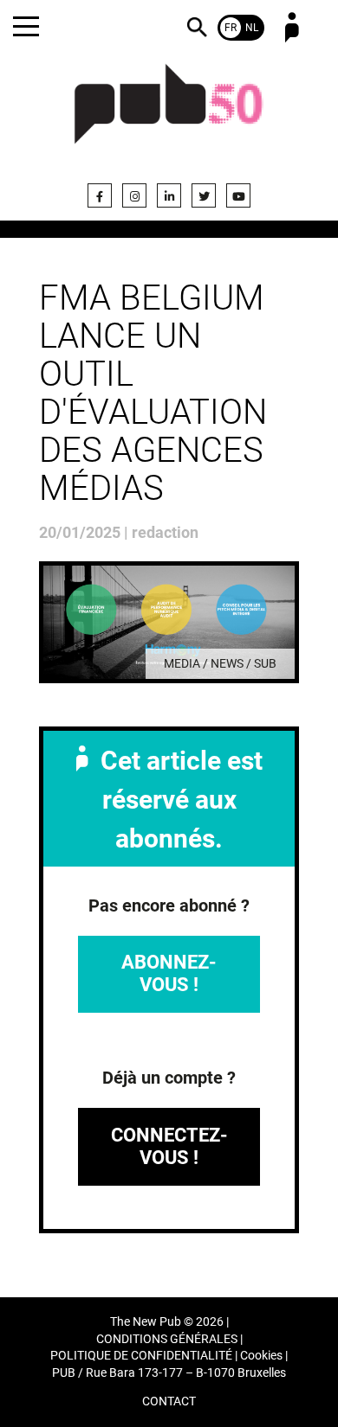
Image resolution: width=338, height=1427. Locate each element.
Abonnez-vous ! (169, 973)
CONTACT (169, 1401)
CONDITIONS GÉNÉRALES (166, 1339)
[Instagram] (134, 195)
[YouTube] (238, 195)
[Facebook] (100, 195)
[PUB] (169, 114)
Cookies (261, 1355)
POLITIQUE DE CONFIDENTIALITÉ (141, 1355)
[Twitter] (204, 195)
